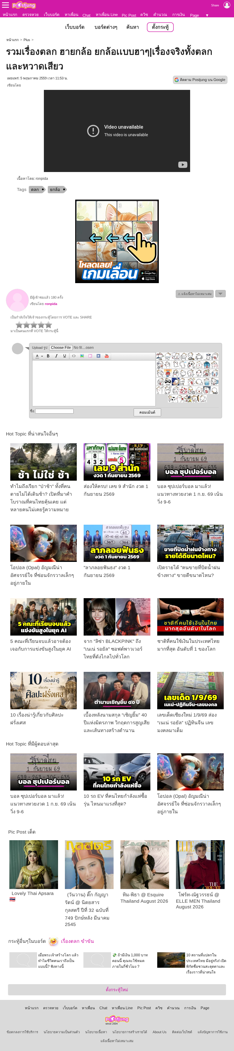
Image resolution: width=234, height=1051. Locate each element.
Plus (27, 40)
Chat (86, 15)
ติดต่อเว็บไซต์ (182, 1032)
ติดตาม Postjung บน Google (202, 80)
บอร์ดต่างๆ (106, 27)
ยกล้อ (55, 189)
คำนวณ (160, 14)
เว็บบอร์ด (51, 14)
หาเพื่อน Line (107, 14)
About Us (160, 1032)
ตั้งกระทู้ (160, 27)
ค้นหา (132, 27)
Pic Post (129, 15)
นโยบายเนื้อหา (96, 1032)
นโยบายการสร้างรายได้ (129, 1032)
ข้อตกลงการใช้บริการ (22, 1032)
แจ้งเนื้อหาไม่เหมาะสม (117, 1041)
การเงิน (178, 14)
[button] (38, 356)
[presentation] (36, 356)
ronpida (51, 304)
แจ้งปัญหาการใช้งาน (213, 1032)
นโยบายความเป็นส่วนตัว (62, 1032)
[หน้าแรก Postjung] (24, 5)
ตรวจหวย (30, 14)
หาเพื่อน (71, 14)
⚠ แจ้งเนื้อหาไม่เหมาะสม (195, 294)
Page (194, 15)
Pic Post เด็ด (22, 832)
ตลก (35, 189)
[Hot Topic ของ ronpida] (17, 310)
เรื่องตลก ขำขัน (77, 941)
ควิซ (144, 14)
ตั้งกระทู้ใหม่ (117, 989)
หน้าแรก (10, 14)
